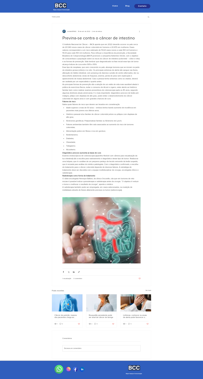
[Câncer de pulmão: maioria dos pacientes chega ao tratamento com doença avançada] (67, 302)
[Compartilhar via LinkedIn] (74, 272)
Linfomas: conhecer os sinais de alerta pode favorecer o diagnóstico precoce (135, 316)
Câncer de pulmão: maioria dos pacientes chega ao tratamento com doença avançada (65, 316)
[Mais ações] (139, 31)
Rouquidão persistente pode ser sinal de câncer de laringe (101, 316)
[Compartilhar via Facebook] (63, 272)
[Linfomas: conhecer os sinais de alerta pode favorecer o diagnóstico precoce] (136, 302)
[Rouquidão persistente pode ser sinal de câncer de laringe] (101, 302)
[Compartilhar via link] (79, 272)
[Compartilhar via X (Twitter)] (69, 272)
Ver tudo (148, 290)
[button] (148, 17)
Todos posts (56, 17)
